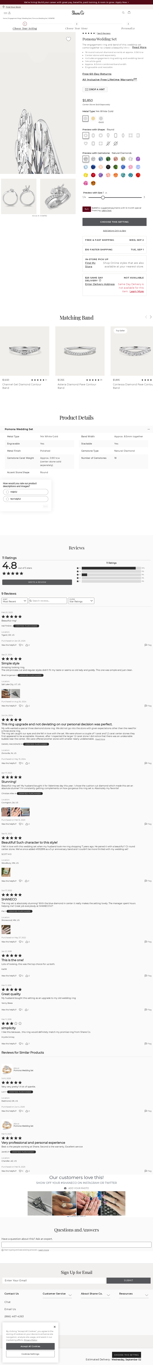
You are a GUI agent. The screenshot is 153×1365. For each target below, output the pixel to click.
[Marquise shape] (123, 135)
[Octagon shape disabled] (115, 143)
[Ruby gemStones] (93, 175)
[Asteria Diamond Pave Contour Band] (80, 351)
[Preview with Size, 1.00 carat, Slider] (103, 197)
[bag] (128, 12)
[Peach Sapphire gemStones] (108, 175)
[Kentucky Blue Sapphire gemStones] (123, 167)
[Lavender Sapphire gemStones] (100, 175)
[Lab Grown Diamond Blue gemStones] (100, 159)
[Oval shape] (93, 135)
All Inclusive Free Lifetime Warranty (109, 79)
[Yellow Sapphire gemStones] (85, 175)
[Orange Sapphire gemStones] (115, 175)
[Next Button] (149, 317)
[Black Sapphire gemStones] (108, 167)
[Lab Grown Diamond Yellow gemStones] (123, 159)
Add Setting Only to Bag (114, 231)
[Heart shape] (85, 143)
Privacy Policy (30, 1340)
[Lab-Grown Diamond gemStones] (93, 159)
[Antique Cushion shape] (93, 143)
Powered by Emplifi (77, 1216)
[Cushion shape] (100, 135)
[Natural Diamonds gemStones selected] (85, 159)
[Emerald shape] (115, 135)
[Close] (54, 1327)
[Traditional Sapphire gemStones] (93, 167)
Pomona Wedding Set (99, 38)
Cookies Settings (30, 1354)
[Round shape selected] (85, 135)
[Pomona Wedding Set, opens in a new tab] (6, 1069)
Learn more (43, 1250)
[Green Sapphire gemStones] (115, 167)
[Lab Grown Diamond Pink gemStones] (115, 159)
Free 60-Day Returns (96, 74)
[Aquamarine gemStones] (85, 167)
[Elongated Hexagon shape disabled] (108, 143)
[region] (30, 1342)
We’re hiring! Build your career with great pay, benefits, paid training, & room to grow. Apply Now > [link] (76, 2)
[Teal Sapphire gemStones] (130, 175)
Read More (139, 47)
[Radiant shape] (138, 135)
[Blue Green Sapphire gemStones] (123, 175)
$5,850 (87, 100)
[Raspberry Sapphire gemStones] (85, 183)
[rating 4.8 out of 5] (88, 33)
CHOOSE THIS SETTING (114, 221)
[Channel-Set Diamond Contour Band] (24, 351)
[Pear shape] (108, 135)
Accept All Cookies (30, 1346)
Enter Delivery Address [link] (100, 284)
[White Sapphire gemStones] (130, 159)
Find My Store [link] (90, 265)
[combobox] (14, 601)
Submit (128, 1280)
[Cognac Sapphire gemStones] (93, 183)
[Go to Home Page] (78, 12)
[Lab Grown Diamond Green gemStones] (108, 159)
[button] (94, 89)
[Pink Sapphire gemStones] (130, 167)
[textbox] (76, 1245)
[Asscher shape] (100, 143)
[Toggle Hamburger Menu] (5, 12)
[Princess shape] (130, 135)
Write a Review (37, 582)
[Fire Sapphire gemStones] (138, 175)
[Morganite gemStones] (100, 167)
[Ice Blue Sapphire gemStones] (138, 167)
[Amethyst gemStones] (138, 159)
